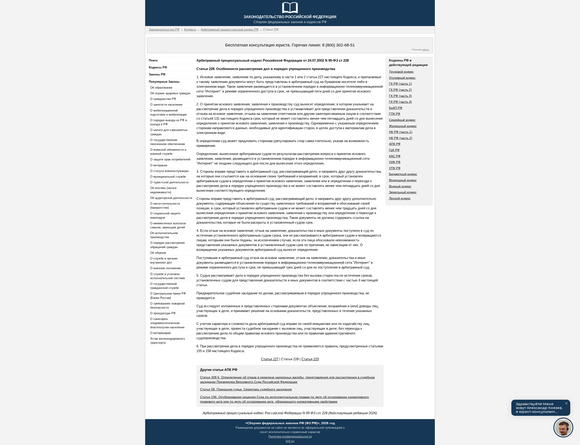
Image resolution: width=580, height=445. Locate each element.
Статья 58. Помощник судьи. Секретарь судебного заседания (246, 389)
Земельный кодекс (403, 192)
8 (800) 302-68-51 (338, 45)
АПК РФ (395, 144)
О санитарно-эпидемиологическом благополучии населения (167, 323)
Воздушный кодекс (403, 180)
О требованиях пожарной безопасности (167, 305)
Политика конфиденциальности (290, 436)
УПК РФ (395, 168)
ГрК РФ (394, 150)
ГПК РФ (394, 114)
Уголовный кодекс (402, 78)
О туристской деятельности (169, 182)
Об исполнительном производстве (164, 235)
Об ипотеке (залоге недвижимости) (163, 190)
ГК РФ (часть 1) (400, 83)
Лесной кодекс (400, 198)
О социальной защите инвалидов (165, 215)
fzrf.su (290, 441)
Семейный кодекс (402, 120)
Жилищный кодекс (403, 126)
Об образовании (161, 87)
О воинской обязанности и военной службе (168, 151)
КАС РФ (395, 156)
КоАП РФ (395, 108)
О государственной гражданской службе (164, 286)
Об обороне (158, 252)
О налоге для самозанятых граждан (169, 132)
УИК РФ (395, 162)
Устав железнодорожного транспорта (167, 340)
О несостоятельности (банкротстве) (165, 205)
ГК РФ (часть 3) (400, 96)
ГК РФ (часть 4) (400, 102)
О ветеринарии (160, 333)
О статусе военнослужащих (169, 171)
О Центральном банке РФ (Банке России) (168, 295)
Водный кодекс (400, 186)
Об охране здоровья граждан (170, 93)
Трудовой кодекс (401, 71)
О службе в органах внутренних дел (164, 260)
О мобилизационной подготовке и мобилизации (168, 112)
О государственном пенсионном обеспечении (167, 142)
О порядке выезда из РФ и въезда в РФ (168, 122)
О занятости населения (166, 104)
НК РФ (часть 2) (400, 138)
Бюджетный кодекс (403, 174)
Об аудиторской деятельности (171, 198)
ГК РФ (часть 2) (400, 90)
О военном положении (165, 268)
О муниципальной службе (168, 176)
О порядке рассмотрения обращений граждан (167, 245)
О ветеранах (158, 165)
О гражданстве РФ (163, 99)
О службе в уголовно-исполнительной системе (167, 276)
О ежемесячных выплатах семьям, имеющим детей (168, 225)
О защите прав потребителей (170, 159)
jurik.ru (425, 49)
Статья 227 (269, 359)
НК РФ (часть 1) (400, 132)
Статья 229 (310, 359)
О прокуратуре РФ (163, 313)
